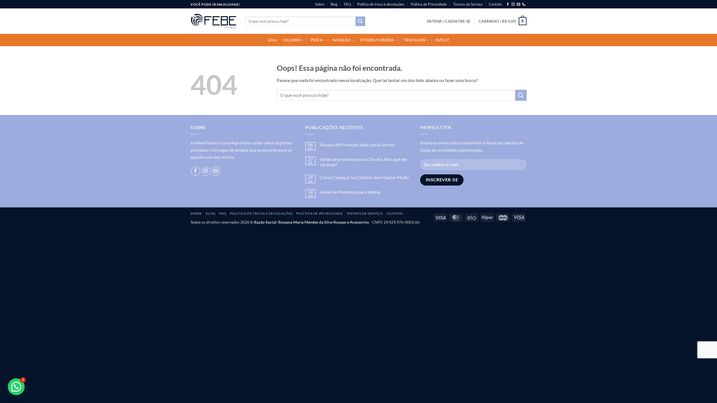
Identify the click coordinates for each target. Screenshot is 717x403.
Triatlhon (414, 40)
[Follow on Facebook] (507, 4)
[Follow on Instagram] (513, 4)
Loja (272, 40)
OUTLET (442, 40)
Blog (333, 4)
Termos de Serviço (468, 4)
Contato (495, 4)
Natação (341, 40)
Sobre (319, 4)
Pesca (316, 40)
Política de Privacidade (429, 4)
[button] (448, 21)
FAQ (347, 4)
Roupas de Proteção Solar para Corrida (357, 144)
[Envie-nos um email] (518, 4)
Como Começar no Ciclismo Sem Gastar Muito (364, 177)
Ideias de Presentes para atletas (350, 192)
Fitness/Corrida (377, 40)
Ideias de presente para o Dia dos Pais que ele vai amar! (363, 161)
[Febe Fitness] (213, 21)
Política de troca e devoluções (380, 4)
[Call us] (523, 4)
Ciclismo (292, 40)
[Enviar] (360, 21)
